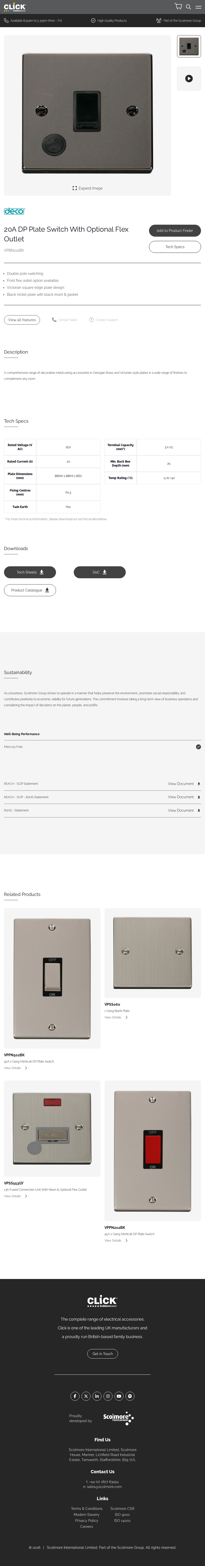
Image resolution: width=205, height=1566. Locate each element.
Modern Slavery (87, 1515)
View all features (22, 320)
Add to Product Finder (175, 231)
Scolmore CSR (122, 1509)
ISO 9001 (122, 1515)
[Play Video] (189, 78)
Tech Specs (175, 247)
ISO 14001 (122, 1521)
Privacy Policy (86, 1521)
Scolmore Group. (131, 1548)
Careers (86, 1527)
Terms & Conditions (86, 1509)
